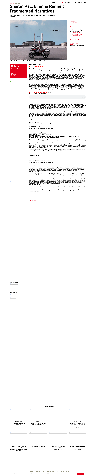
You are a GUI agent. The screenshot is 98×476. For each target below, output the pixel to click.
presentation (18, 421)
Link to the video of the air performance (40, 92)
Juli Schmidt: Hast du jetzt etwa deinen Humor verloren (77, 447)
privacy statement (69, 473)
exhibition (12, 16)
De (84, 2)
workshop (38, 421)
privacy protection (49, 466)
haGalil (13, 75)
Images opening (15, 66)
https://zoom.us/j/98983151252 (77, 44)
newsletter (33, 466)
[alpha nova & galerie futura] (15, 3)
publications (69, 2)
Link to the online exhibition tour (36, 66)
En (86, 2)
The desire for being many (38, 446)
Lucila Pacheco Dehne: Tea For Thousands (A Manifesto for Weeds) (77, 424)
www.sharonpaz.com (34, 171)
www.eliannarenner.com (34, 184)
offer (76, 2)
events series (60, 444)
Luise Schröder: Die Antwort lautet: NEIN (58, 447)
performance (77, 421)
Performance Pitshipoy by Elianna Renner (76, 30)
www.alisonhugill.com (34, 191)
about (80, 2)
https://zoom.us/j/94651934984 (46, 128)
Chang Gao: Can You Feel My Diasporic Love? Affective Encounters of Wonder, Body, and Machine (18, 448)
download (40, 466)
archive (63, 2)
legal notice (59, 466)
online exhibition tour (74, 25)
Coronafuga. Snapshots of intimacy (18, 423)
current (57, 2)
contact (66, 466)
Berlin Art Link (74, 189)
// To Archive (32, 200)
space (26, 466)
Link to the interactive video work (39, 82)
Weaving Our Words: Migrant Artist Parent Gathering (38, 423)
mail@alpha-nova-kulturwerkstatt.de (69, 149)
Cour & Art (14, 74)
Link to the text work (35, 101)
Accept (80, 473)
